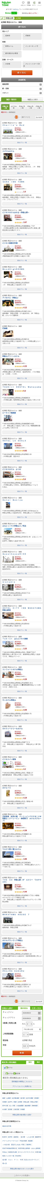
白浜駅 (4, 1109)
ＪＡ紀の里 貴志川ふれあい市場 (13, 1144)
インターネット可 (31, 46)
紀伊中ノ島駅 (12, 1102)
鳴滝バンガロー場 (8, 1156)
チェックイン (8, 1012)
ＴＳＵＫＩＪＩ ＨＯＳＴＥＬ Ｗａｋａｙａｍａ (21, 387)
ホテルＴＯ (6, 788)
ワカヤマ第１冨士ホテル (11, 849)
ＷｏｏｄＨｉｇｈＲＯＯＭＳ (13, 269)
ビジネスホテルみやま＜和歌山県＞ (15, 212)
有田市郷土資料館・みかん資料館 (29, 1148)
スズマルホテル (8, 151)
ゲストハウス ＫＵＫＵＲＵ (13, 971)
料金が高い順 (30, 107)
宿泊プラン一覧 (22, 142)
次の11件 (39, 117)
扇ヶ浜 (4, 1163)
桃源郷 (30, 1141)
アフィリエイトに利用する (22, 1086)
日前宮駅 (16, 1109)
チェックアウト (9, 1017)
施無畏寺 (38, 1137)
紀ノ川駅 (12, 1105)
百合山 (4, 1152)
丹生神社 (18, 1156)
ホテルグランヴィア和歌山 (12, 940)
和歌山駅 (26, 1102)
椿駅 (3, 1098)
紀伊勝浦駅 (15, 1098)
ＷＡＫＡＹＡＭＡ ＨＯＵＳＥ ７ (15, 914)
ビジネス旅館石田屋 (10, 243)
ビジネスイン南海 (9, 759)
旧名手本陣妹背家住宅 (9, 1148)
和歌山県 (9, 18)
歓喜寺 (4, 1137)
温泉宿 (7, 35)
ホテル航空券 (14, 1073)
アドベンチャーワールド (10, 1141)
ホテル (10, 1067)
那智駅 (36, 1098)
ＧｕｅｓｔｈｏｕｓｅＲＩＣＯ (14, 554)
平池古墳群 (23, 1141)
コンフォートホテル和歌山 (12, 669)
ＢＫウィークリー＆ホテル (12, 729)
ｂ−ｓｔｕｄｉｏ (8, 582)
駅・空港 (5, 88)
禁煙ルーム (9, 46)
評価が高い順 (39, 107)
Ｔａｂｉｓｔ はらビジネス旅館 (15, 639)
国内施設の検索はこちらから (22, 1081)
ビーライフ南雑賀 (9, 413)
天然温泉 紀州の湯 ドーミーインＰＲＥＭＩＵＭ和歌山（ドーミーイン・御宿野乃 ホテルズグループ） (21, 818)
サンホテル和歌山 (9, 700)
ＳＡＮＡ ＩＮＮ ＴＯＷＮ (13, 182)
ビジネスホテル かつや (11, 469)
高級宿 (27, 35)
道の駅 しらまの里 (27, 1137)
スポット (5, 93)
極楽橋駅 (28, 1105)
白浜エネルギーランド (31, 1160)
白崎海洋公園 (12, 1152)
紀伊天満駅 (29, 1098)
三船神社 (28, 1144)
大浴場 (7, 64)
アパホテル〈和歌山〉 (10, 298)
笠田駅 (10, 1109)
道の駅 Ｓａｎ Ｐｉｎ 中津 (12, 1160)
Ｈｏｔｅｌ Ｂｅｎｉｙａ (12, 500)
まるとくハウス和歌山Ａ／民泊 (14, 526)
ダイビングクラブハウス (26, 1152)
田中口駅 (5, 1105)
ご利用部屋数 (8, 1034)
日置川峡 (38, 1152)
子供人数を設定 (28, 1029)
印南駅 (22, 1109)
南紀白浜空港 (6, 1126)
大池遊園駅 (20, 1105)
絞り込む (22, 73)
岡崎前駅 (35, 1105)
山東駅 (8, 1098)
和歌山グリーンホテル (10, 356)
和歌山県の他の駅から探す (22, 1115)
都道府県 (5, 84)
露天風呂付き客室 (11, 53)
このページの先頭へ (22, 1175)
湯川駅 (22, 1098)
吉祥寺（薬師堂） (14, 1137)
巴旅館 (4, 328)
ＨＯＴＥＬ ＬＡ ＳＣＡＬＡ (14, 441)
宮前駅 (4, 1102)
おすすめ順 (14, 107)
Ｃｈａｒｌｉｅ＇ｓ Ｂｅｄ (13, 125)
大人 (24, 1024)
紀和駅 (18, 18)
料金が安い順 (22, 107)
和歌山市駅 (34, 1102)
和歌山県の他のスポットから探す (22, 1169)
